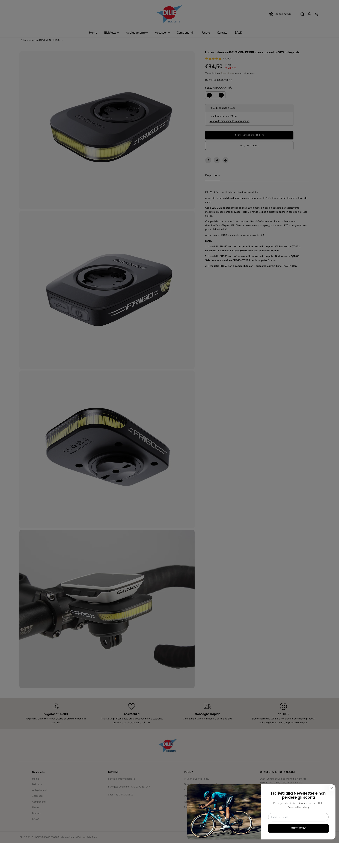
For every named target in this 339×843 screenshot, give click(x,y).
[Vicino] (331, 788)
